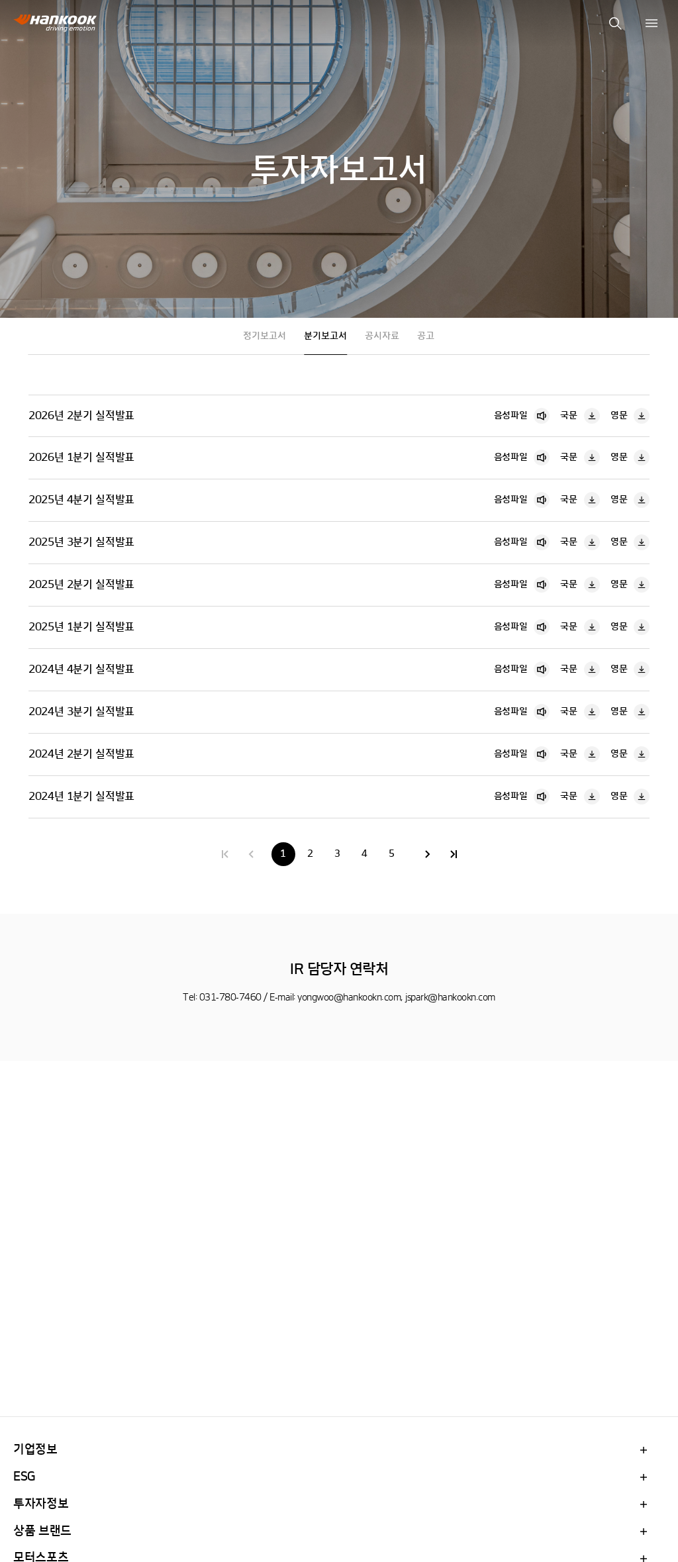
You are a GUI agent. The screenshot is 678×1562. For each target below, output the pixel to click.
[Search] (615, 23)
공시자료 (382, 336)
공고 (425, 336)
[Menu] (651, 23)
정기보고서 (264, 336)
